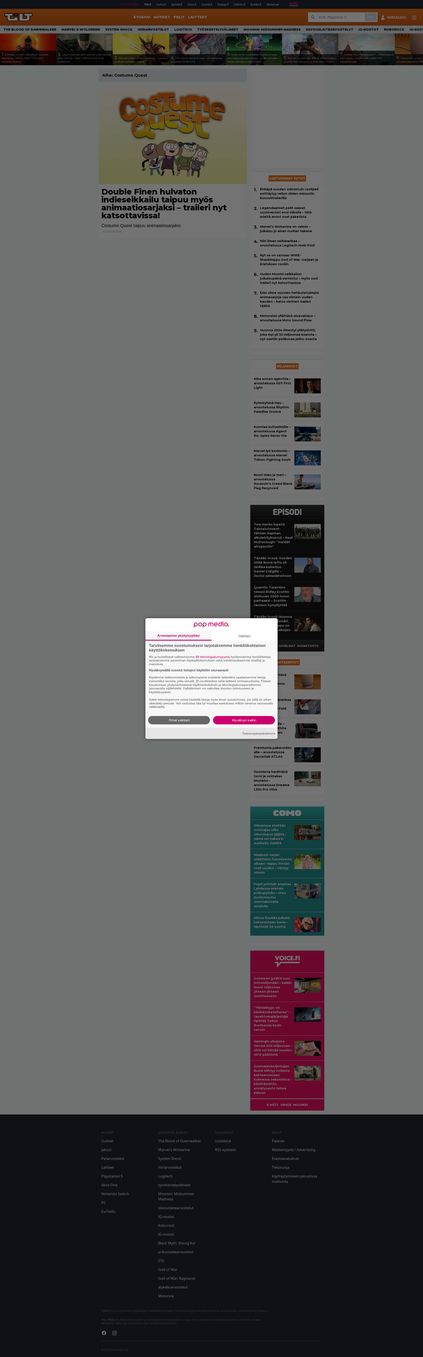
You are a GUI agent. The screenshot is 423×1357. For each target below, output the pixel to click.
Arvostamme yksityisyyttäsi (178, 635)
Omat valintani (179, 720)
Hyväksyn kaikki (244, 720)
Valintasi (244, 636)
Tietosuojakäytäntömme (258, 733)
